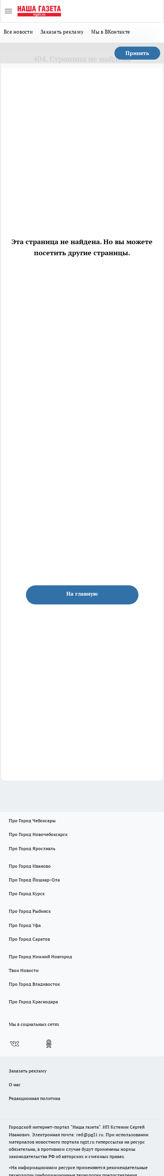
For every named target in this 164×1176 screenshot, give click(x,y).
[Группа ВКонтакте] (14, 1043)
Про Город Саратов (29, 939)
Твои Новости (24, 970)
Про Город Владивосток (34, 984)
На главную (82, 593)
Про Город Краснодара (33, 1001)
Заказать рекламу (62, 31)
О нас (15, 1084)
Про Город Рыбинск (30, 911)
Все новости (18, 31)
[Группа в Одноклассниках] (49, 1043)
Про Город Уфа (25, 925)
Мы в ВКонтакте (110, 31)
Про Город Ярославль (32, 848)
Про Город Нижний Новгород (40, 956)
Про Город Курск (27, 893)
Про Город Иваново (30, 866)
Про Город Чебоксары (32, 820)
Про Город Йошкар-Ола (34, 880)
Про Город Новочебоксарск (38, 834)
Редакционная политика (34, 1098)
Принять (137, 53)
